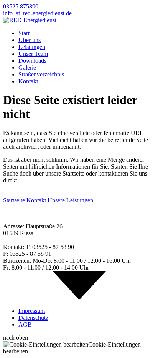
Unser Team (33, 53)
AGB (25, 324)
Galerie (27, 67)
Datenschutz (33, 317)
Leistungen (31, 47)
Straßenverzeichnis (41, 74)
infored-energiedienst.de (37, 13)
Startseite (14, 200)
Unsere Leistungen (70, 200)
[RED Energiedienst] (29, 20)
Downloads (32, 60)
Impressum (31, 311)
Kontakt (28, 81)
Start (24, 33)
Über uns (29, 40)
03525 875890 (20, 6)
